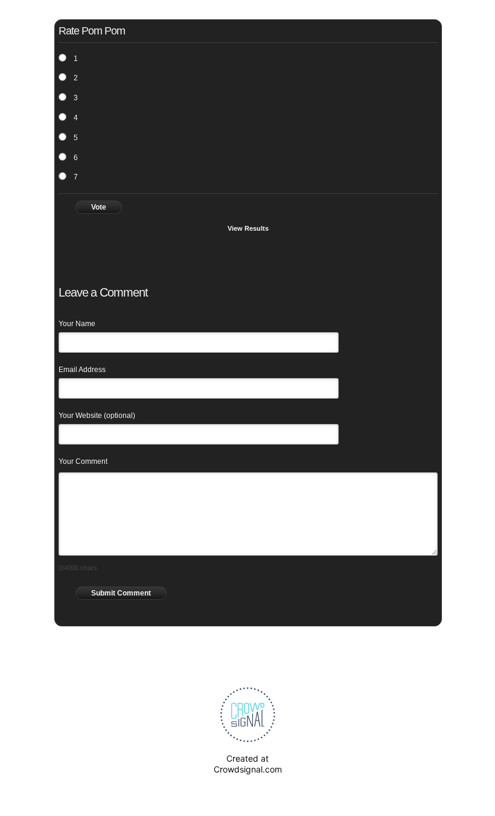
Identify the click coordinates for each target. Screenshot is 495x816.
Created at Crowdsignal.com (248, 763)
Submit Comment (121, 593)
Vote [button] (98, 207)
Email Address (82, 369)
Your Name (77, 324)
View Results (248, 228)
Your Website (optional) (97, 415)
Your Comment (83, 461)
